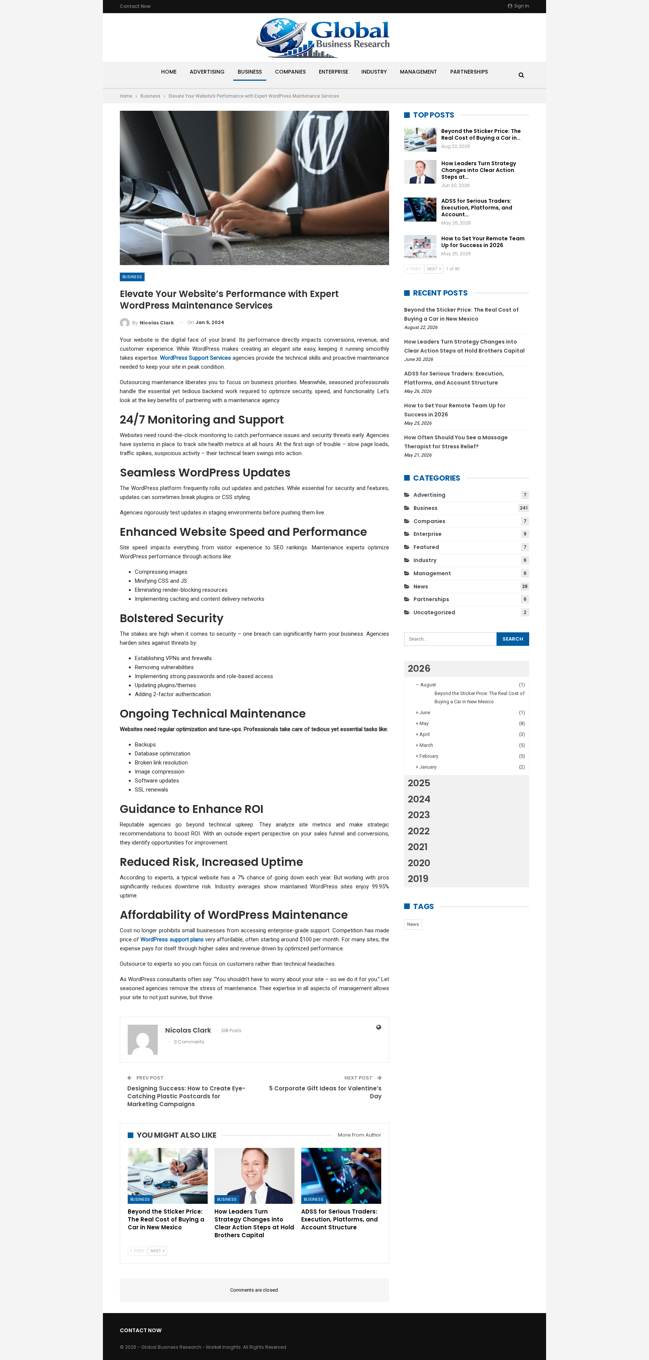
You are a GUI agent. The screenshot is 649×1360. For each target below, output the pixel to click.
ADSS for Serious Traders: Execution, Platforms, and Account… (476, 207)
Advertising (207, 71)
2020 (419, 863)
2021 (418, 846)
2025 (419, 783)
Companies (290, 71)
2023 (419, 815)
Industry (374, 71)
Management (418, 71)
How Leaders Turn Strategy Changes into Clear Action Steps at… (478, 170)
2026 (419, 668)
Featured (426, 547)
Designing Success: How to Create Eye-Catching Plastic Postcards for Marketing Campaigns (186, 1096)
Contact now (135, 6)
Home (169, 71)
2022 (419, 831)
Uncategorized (434, 612)
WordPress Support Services (195, 357)
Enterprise (333, 71)
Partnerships (469, 71)
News (421, 586)
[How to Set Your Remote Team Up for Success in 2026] (420, 247)
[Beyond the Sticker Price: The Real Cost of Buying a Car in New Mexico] (168, 1176)
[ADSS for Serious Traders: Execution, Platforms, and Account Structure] (341, 1176)
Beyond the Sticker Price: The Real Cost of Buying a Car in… (481, 134)
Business (250, 71)
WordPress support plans (171, 939)
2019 (418, 878)
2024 (419, 799)
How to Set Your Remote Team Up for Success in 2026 (483, 242)
